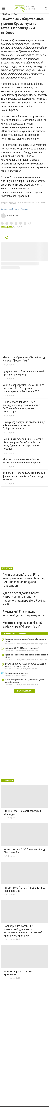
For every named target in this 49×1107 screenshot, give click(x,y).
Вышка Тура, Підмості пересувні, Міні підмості (22, 812)
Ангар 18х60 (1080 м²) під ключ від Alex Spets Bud (24, 889)
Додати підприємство (24, 691)
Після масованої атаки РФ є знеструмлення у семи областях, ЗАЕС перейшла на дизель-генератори (21, 406)
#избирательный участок (10, 209)
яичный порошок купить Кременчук (18, 973)
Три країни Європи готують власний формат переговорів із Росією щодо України (24, 476)
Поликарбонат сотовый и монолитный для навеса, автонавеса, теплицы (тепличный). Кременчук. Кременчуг (24, 930)
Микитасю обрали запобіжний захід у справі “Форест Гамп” (24, 359)
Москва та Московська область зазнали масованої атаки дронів (22, 461)
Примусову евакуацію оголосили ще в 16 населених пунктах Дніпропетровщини (24, 425)
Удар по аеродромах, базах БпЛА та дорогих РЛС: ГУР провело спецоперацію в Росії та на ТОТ (23, 388)
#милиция (24, 209)
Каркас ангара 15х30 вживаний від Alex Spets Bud (24, 851)
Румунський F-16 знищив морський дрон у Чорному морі (23, 373)
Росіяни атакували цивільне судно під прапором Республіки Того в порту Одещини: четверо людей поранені (23, 443)
